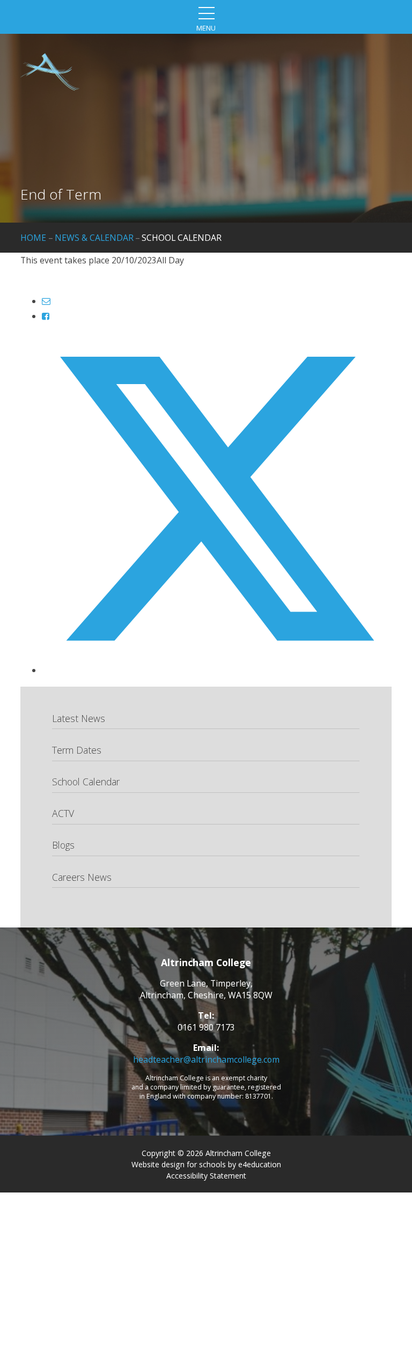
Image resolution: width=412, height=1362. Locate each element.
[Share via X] (216, 670)
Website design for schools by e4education (206, 1164)
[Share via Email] (46, 301)
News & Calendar (94, 238)
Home (33, 238)
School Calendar (182, 238)
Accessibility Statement (206, 1175)
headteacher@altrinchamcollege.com (206, 1059)
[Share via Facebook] (45, 316)
